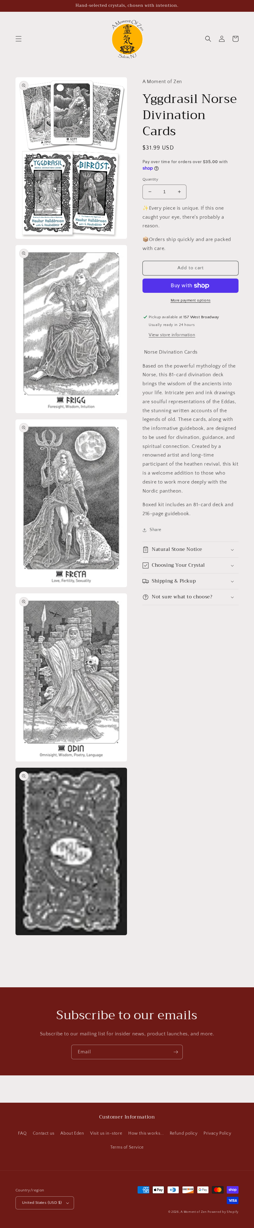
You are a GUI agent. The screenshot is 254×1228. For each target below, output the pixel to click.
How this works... (146, 1133)
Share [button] (155, 529)
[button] (18, 39)
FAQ (22, 1133)
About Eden (72, 1133)
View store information (172, 335)
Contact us (44, 1133)
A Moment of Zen (194, 1212)
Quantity (150, 179)
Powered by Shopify (223, 1212)
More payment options (191, 300)
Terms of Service (127, 1147)
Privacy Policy (217, 1133)
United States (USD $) (42, 1202)
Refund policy (184, 1133)
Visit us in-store (106, 1133)
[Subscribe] (175, 1052)
